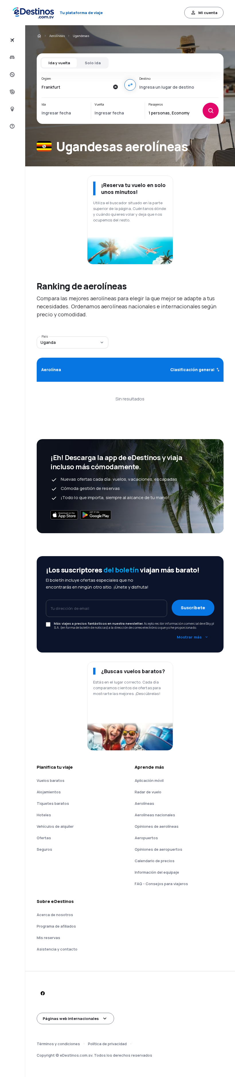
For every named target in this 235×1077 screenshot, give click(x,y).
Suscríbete (193, 608)
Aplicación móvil (149, 780)
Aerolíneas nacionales (155, 814)
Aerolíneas (57, 36)
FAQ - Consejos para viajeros (161, 883)
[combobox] (75, 87)
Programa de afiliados (56, 926)
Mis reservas (48, 937)
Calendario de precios (155, 860)
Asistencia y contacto (57, 949)
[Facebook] (42, 993)
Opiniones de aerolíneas (157, 826)
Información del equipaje (157, 872)
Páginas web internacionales (71, 1018)
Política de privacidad (107, 1043)
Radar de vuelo (148, 791)
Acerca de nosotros (55, 914)
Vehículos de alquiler (55, 826)
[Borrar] (115, 87)
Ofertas (44, 837)
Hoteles (44, 814)
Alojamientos (49, 791)
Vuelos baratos (50, 780)
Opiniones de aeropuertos (158, 849)
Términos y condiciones (58, 1043)
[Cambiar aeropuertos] (130, 85)
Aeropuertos (146, 837)
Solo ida (93, 62)
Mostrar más (189, 637)
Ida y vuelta (59, 62)
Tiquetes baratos (53, 803)
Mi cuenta (208, 12)
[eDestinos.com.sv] (39, 36)
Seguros (44, 849)
